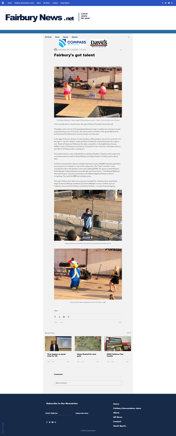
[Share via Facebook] (55, 317)
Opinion (75, 37)
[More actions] (121, 50)
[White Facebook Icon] (47, 424)
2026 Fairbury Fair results (115, 355)
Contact (117, 423)
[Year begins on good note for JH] (58, 343)
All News (117, 419)
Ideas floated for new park (86, 355)
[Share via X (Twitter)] (59, 317)
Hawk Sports (119, 427)
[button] (129, 37)
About (116, 414)
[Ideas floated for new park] (88, 343)
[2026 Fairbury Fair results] (117, 343)
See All (129, 333)
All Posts (48, 37)
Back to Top (3, 428)
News (57, 37)
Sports (65, 37)
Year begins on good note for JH (56, 355)
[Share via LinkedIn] (64, 317)
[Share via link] (68, 317)
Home (116, 405)
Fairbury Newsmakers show (127, 410)
